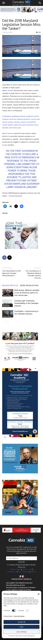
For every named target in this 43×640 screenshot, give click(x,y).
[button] (3, 3)
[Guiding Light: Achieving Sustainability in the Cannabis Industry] (7, 303)
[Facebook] (4, 257)
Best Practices (23, 572)
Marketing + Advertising (6, 305)
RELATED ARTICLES (10, 285)
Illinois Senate (7, 133)
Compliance (11, 572)
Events (33, 572)
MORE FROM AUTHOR (29, 285)
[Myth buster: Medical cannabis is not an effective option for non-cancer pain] (7, 293)
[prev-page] (3, 322)
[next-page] (7, 322)
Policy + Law (27, 569)
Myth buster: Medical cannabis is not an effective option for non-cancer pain (26, 292)
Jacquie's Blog (7, 295)
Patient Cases (15, 569)
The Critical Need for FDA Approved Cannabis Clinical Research (11, 273)
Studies (10, 90)
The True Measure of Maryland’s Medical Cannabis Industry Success (33, 274)
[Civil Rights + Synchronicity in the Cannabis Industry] (7, 314)
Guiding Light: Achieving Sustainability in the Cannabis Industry (26, 303)
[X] (9, 257)
